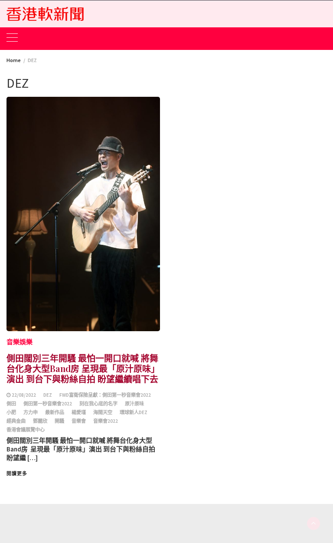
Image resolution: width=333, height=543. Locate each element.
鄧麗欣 (40, 421)
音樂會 (79, 421)
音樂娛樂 (20, 342)
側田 (11, 404)
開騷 (59, 421)
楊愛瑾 (79, 412)
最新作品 (54, 412)
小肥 (11, 412)
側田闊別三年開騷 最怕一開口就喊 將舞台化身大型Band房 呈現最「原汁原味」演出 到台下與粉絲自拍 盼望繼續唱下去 (83, 368)
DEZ (47, 395)
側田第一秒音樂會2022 (47, 404)
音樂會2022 (105, 421)
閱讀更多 (17, 474)
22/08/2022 (24, 395)
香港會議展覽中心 (26, 430)
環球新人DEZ (133, 412)
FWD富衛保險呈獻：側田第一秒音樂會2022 (105, 395)
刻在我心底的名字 (98, 404)
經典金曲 (16, 421)
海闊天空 (102, 412)
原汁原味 (134, 404)
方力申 (30, 412)
